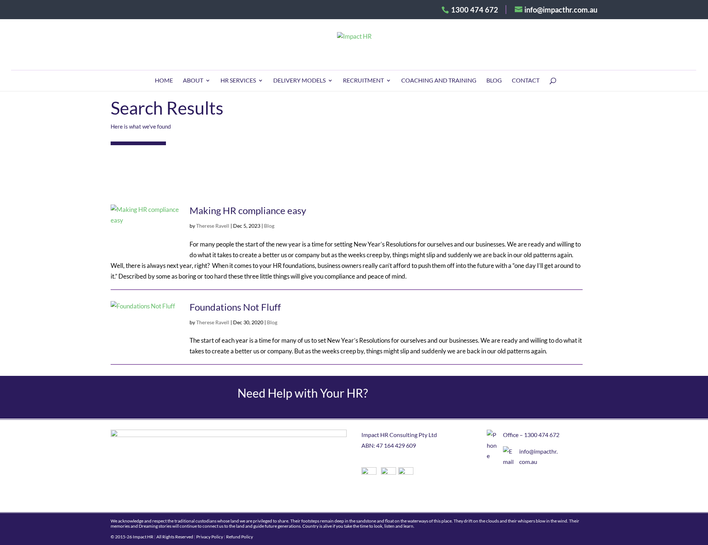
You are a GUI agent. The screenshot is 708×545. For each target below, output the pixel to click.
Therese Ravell (212, 226)
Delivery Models (299, 81)
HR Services (238, 81)
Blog (494, 81)
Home (164, 81)
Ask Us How (507, 397)
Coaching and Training (438, 81)
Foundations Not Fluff (235, 307)
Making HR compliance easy (248, 210)
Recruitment (363, 81)
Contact (525, 81)
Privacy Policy (209, 536)
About (193, 81)
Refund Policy (239, 536)
